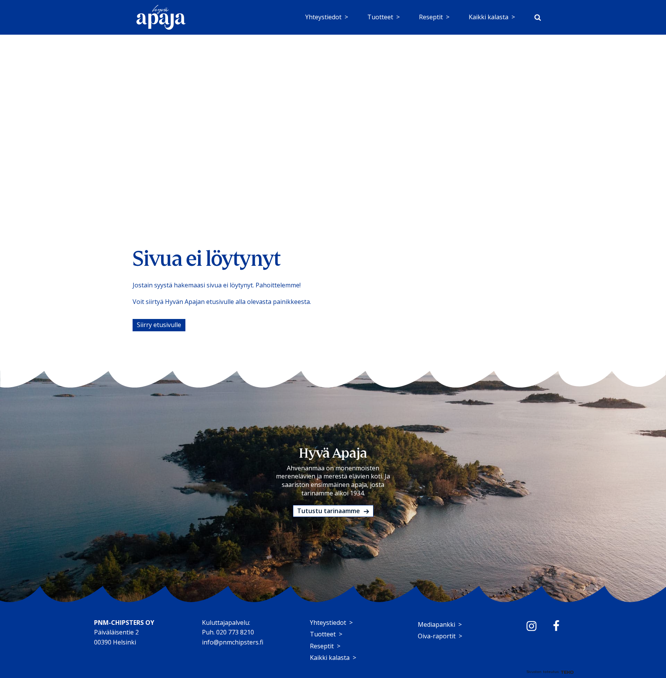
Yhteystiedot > (326, 17)
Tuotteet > (383, 17)
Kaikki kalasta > (492, 17)
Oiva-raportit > (440, 636)
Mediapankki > (440, 624)
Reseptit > (434, 17)
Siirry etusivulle (159, 325)
